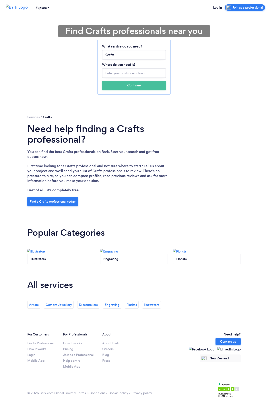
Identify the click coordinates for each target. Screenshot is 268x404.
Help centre (71, 361)
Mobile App (36, 361)
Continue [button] (134, 85)
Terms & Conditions (91, 393)
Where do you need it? (118, 64)
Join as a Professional (78, 355)
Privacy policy (141, 393)
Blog (105, 355)
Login (31, 355)
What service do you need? (122, 46)
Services (33, 117)
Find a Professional (40, 343)
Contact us (228, 341)
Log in (217, 7)
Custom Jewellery (59, 305)
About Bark (110, 343)
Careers (108, 349)
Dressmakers (88, 305)
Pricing (68, 349)
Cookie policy (118, 393)
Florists (132, 305)
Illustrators (151, 305)
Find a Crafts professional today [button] (53, 201)
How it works (36, 349)
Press (106, 361)
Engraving (112, 305)
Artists (34, 305)
